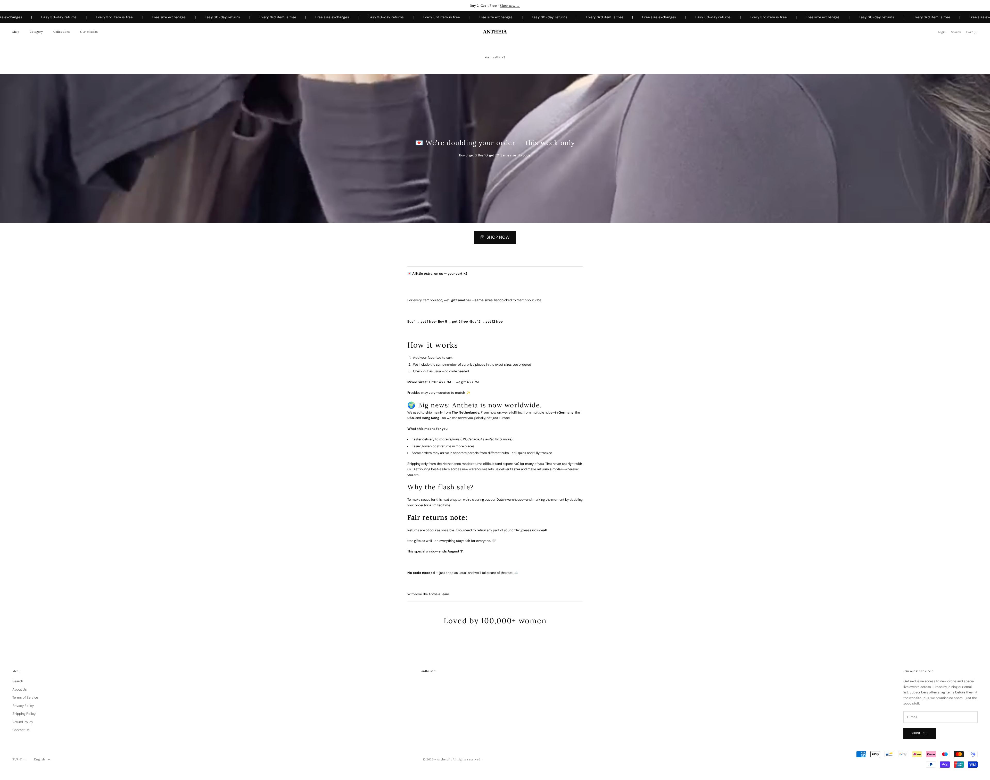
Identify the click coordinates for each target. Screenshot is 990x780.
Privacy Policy (23, 705)
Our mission (89, 31)
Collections (61, 31)
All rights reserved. (467, 759)
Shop (15, 31)
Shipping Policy (24, 713)
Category (36, 31)
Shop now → (510, 5)
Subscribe (919, 733)
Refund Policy (22, 722)
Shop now (498, 237)
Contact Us (21, 730)
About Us (19, 689)
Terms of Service (25, 697)
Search (17, 681)
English (39, 759)
